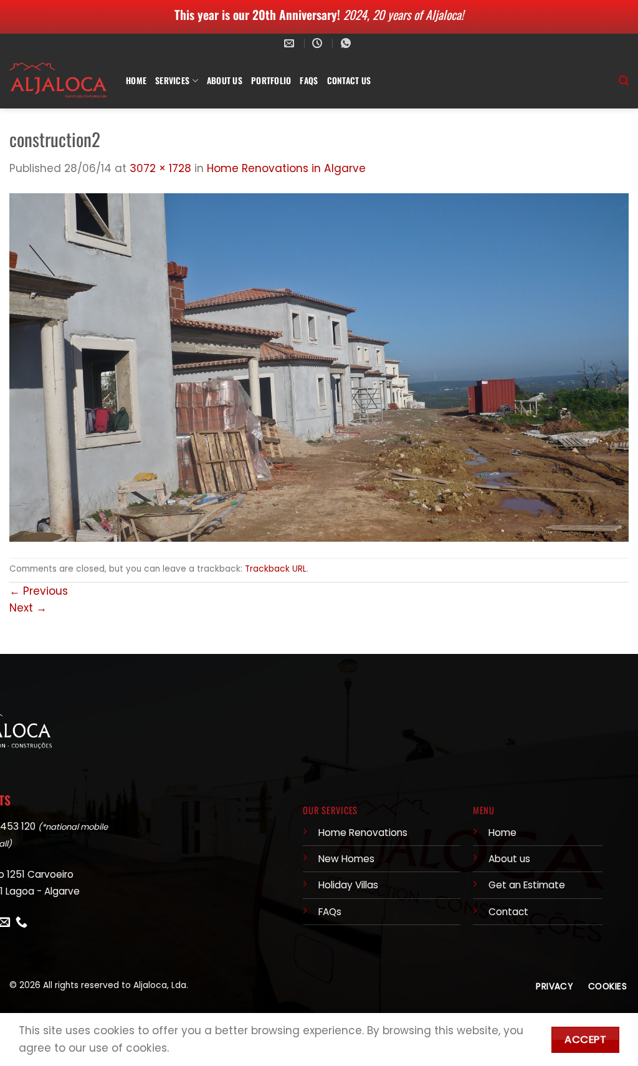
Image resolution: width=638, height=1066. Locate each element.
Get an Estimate (526, 884)
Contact (508, 911)
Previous (38, 590)
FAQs (309, 80)
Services (172, 80)
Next (28, 607)
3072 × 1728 (160, 168)
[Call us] (21, 922)
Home (136, 80)
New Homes (346, 858)
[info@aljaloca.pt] (290, 43)
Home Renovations (362, 832)
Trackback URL (276, 569)
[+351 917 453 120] (347, 43)
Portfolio (271, 80)
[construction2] (319, 366)
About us (509, 858)
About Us (224, 80)
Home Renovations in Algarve (286, 168)
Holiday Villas (348, 884)
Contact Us (349, 80)
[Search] (624, 81)
